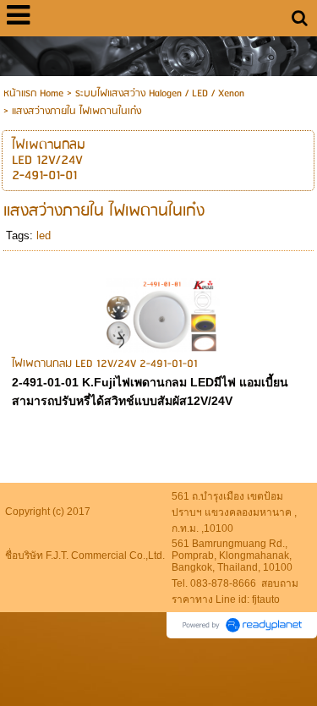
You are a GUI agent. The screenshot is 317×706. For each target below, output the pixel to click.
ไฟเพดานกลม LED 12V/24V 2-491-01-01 (105, 364)
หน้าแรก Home (33, 93)
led (43, 235)
